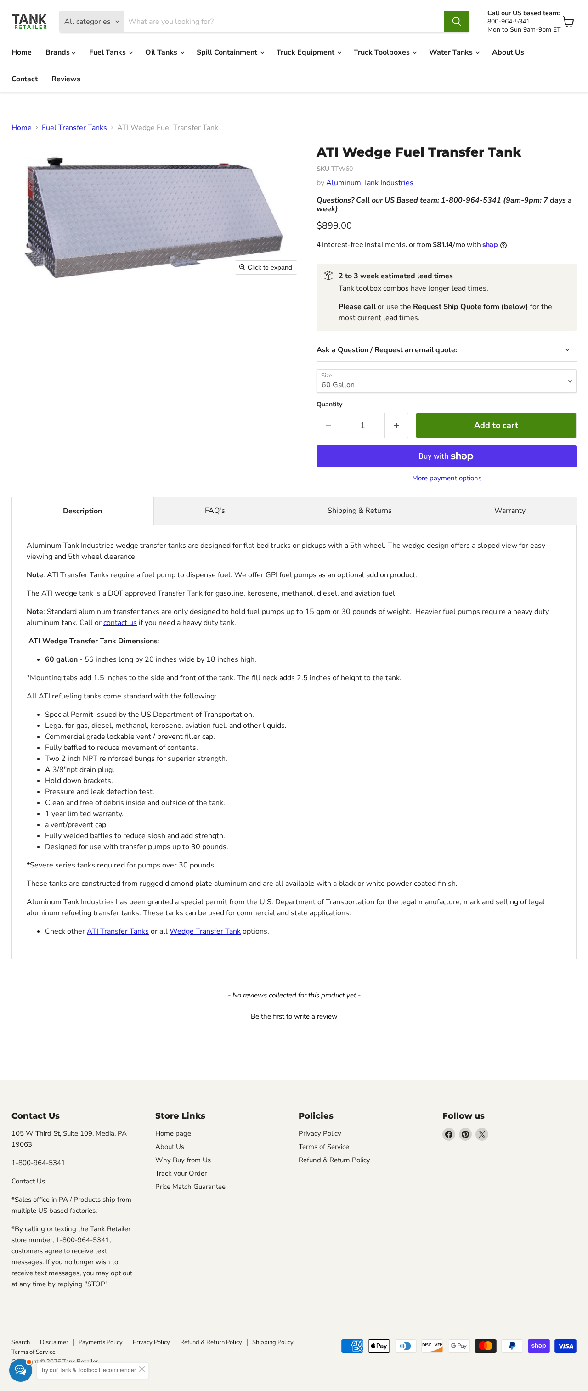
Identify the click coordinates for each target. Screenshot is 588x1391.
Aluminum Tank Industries (369, 183)
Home (21, 52)
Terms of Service (324, 1146)
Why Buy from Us (183, 1160)
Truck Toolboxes (383, 52)
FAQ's (215, 511)
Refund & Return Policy (334, 1160)
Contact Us (28, 1181)
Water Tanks (452, 52)
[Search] (456, 21)
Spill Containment (228, 52)
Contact (24, 79)
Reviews (65, 79)
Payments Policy (101, 1342)
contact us (120, 623)
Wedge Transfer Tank (205, 931)
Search (20, 1342)
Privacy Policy (320, 1133)
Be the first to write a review (294, 1016)
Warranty (510, 511)
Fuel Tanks (108, 52)
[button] (294, 1015)
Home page (173, 1133)
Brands (58, 52)
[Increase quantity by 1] (396, 425)
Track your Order (181, 1173)
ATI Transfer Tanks (118, 931)
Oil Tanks (162, 52)
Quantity (329, 404)
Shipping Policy (273, 1342)
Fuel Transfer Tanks (74, 128)
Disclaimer (54, 1342)
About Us (508, 52)
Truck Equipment (306, 52)
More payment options (446, 478)
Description (82, 511)
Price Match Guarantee (190, 1186)
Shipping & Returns (360, 511)
